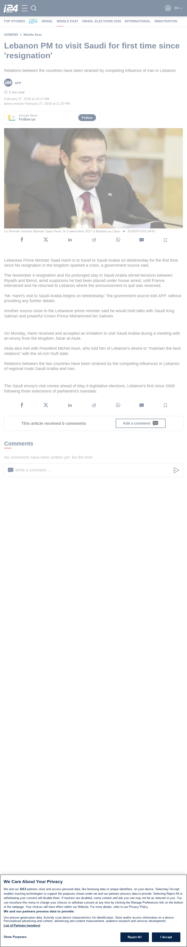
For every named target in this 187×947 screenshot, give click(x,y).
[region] (93, 910)
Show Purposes (15, 937)
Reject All (134, 937)
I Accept (166, 937)
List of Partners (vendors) (22, 925)
